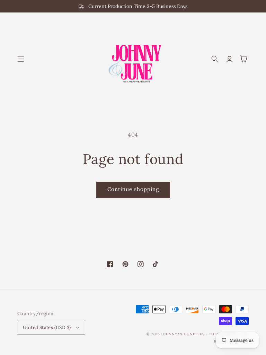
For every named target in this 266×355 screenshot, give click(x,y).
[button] (20, 59)
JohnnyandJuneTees (182, 334)
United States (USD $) (47, 327)
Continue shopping (133, 189)
